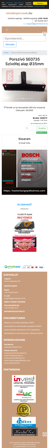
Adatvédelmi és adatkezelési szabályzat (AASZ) (23, 326)
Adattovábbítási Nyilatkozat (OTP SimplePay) (22, 330)
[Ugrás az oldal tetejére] (45, 434)
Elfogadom (40, 3)
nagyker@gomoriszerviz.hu (37, 24)
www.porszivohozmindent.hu (15, 353)
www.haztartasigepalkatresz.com (17, 360)
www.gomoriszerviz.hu (13, 347)
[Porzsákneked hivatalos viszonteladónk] (24, 409)
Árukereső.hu (24, 209)
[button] (5, 85)
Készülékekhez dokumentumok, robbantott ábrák (23, 333)
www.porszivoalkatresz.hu (14, 358)
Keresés (10, 44)
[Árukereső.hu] (24, 205)
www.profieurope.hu (12, 363)
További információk (39, 6)
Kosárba (42, 128)
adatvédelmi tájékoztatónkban (15, 3)
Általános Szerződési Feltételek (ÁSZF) (19, 323)
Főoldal (6, 53)
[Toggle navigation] (7, 29)
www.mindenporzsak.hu (13, 355)
